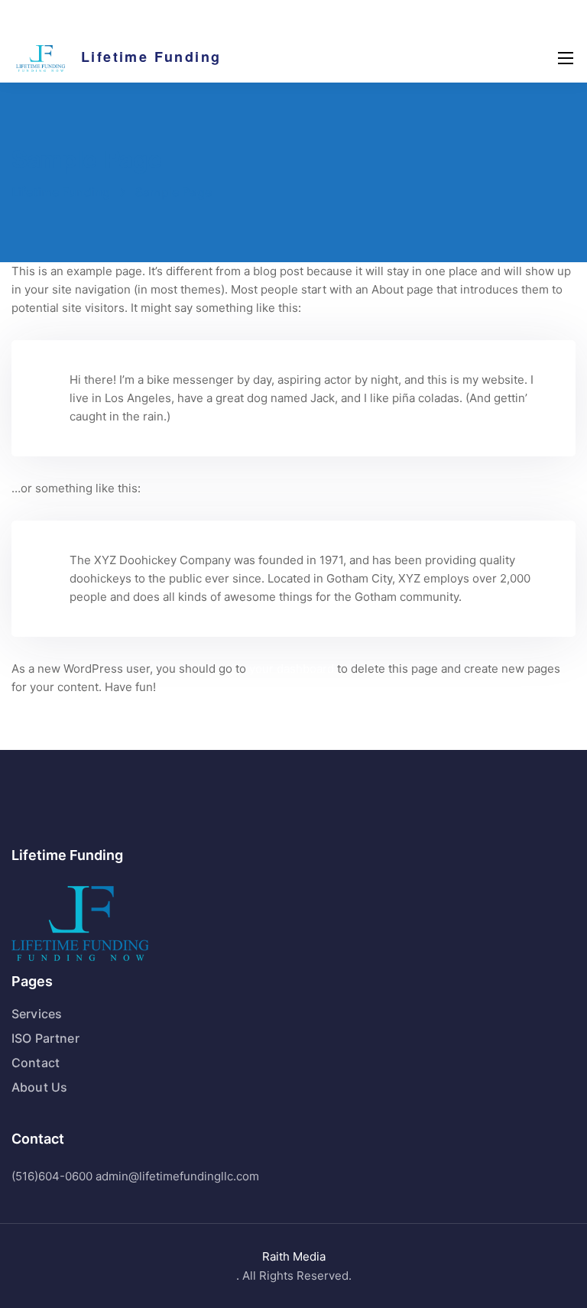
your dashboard (291, 668)
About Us (39, 1087)
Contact (35, 1062)
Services (36, 1013)
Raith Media (294, 1256)
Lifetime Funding (151, 57)
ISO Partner (45, 1038)
